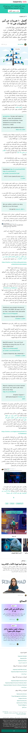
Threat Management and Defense (19, 696)
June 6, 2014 (20, 209)
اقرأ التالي (23, 560)
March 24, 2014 (20, 129)
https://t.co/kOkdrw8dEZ (10, 348)
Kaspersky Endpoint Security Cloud (19, 671)
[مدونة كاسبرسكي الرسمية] (20, 2)
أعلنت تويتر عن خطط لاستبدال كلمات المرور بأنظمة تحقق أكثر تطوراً (16, 418)
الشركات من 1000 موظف (21, 690)
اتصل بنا (25, 717)
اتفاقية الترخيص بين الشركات (21, 714)
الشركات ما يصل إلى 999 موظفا (20, 677)
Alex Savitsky (20, 44)
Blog (15, 717)
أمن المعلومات (22, 16)
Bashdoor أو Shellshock (10, 288)
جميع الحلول (24, 707)
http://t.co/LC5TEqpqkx (10, 313)
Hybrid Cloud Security (22, 700)
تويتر (7, 503)
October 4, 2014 (20, 318)
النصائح (13, 605)
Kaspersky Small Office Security (20, 669)
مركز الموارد (12, 717)
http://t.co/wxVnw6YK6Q (17, 169)
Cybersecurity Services (22, 694)
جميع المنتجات (24, 673)
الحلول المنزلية (23, 652)
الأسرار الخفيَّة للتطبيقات (16, 553)
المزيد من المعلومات (18, 727)
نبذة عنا (22, 717)
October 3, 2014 (20, 355)
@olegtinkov (6, 116)
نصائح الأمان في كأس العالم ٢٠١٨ (14, 610)
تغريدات (12, 503)
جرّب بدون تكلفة (14, 11)
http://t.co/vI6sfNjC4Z (9, 392)
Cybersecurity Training (22, 702)
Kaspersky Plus (23, 658)
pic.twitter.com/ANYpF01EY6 (11, 350)
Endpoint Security (23, 698)
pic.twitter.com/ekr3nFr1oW (11, 173)
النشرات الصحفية (6, 717)
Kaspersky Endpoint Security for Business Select (16, 682)
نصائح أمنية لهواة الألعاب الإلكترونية (14, 564)
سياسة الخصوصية (5, 711)
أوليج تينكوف (18, 107)
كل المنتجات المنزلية (23, 662)
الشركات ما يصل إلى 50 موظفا (20, 666)
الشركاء (18, 717)
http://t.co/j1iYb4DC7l (9, 171)
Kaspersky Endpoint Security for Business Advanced (15, 685)
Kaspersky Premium (22, 660)
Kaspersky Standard (22, 656)
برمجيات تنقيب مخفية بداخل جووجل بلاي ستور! (14, 630)
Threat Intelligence (22, 705)
